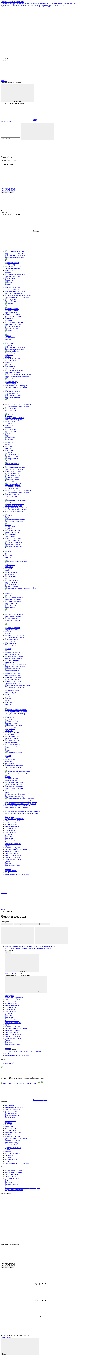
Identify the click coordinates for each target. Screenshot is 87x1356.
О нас (60, 4)
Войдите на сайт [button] (11, 973)
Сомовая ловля (10, 832)
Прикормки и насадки (13, 844)
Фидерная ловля (11, 822)
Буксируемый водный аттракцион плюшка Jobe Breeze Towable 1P (29, 948)
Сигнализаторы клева (13, 857)
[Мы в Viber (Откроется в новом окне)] (17, 55)
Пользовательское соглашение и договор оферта (28, 6)
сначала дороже (33, 924)
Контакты (65, 4)
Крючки (8, 846)
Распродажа (9, 817)
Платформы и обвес (12, 865)
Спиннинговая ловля (12, 821)
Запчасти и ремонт (12, 853)
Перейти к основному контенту (12, 2)
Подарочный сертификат (55, 6)
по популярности (7, 924)
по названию (45, 924)
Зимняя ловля (10, 830)
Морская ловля (10, 828)
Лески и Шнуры (11, 840)
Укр (6, 61)
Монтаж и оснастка (12, 842)
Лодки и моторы (11, 871)
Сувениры (9, 867)
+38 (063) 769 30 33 (8, 190)
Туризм (7, 861)
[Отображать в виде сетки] (17, 935)
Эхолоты (8, 869)
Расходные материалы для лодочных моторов (25, 1052)
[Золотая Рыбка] (11, 1076)
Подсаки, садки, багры (13, 855)
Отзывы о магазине (50, 4)
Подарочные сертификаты (14, 819)
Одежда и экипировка (13, 859)
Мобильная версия (40, 1100)
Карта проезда (6, 1337)
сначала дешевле (20, 924)
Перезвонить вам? (7, 192)
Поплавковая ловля (12, 826)
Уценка (7, 873)
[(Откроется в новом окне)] (39, 1083)
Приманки (9, 838)
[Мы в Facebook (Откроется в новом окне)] (17, 22)
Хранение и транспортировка (16, 849)
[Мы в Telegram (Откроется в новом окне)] (49, 38)
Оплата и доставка (24, 4)
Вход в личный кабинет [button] (13, 1170)
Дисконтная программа (9, 4)
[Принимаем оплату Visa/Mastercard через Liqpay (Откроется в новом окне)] (19, 1083)
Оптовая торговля (11, 1184)
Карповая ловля (11, 824)
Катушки (8, 836)
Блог (9, 6)
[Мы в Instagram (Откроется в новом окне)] (17, 38)
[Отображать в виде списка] (51, 935)
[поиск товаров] (37, 131)
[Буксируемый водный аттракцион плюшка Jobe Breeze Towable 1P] (45, 947)
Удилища (8, 834)
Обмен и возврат (37, 4)
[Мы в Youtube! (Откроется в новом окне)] (49, 22)
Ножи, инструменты (12, 851)
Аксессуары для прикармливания (17, 874)
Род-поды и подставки (13, 848)
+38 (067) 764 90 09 (8, 188)
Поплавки (8, 863)
